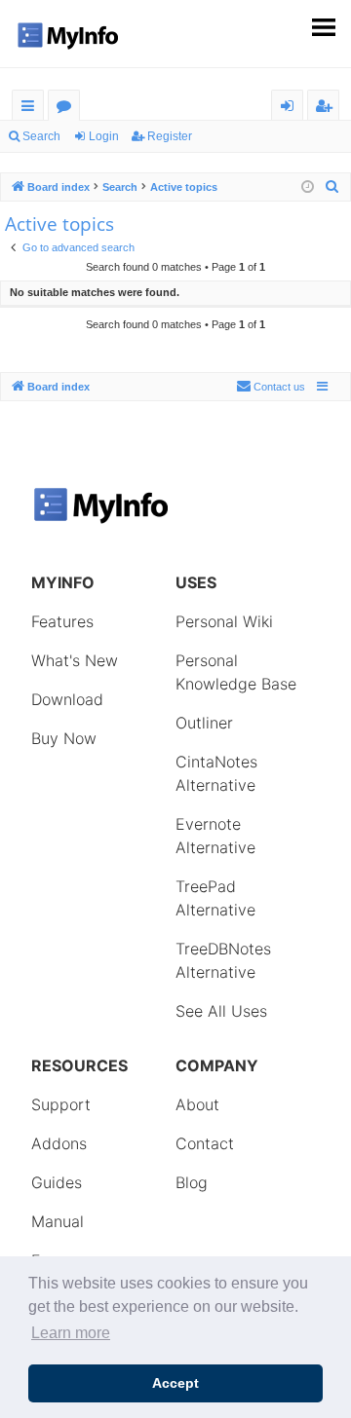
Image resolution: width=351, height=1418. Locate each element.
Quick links (31, 108)
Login (104, 136)
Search (41, 136)
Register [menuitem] (327, 108)
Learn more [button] (70, 1333)
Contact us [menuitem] (279, 386)
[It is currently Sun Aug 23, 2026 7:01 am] (307, 187)
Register (169, 136)
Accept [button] (175, 1383)
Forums (68, 108)
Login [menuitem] (291, 108)
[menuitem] (332, 187)
